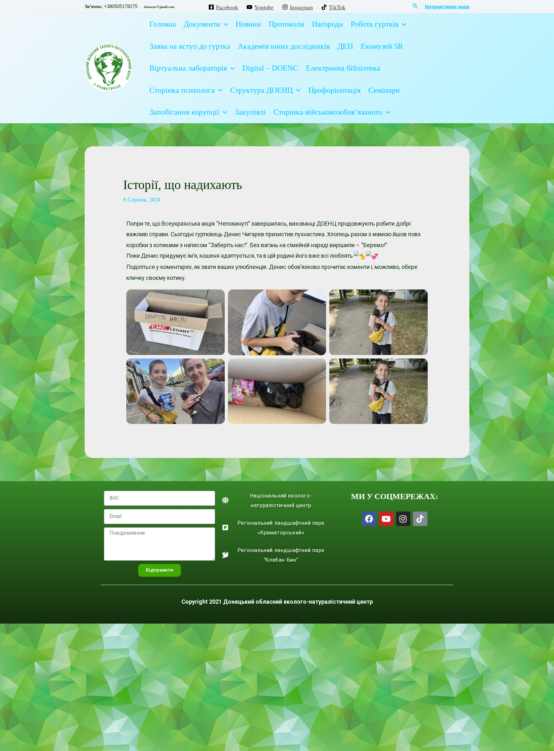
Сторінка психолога (182, 90)
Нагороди (327, 24)
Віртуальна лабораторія (188, 68)
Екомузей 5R (382, 46)
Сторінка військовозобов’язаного (327, 112)
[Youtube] (386, 519)
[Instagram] (403, 519)
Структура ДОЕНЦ (261, 90)
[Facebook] (369, 519)
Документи (202, 24)
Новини (248, 24)
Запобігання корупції (184, 112)
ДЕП (345, 46)
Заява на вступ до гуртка (189, 46)
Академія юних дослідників (284, 46)
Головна (162, 24)
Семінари (384, 90)
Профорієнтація (334, 90)
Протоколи (286, 24)
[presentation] (224, 24)
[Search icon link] (415, 6)
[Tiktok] (420, 519)
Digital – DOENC (270, 68)
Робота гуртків (375, 24)
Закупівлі (250, 112)
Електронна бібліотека (343, 68)
